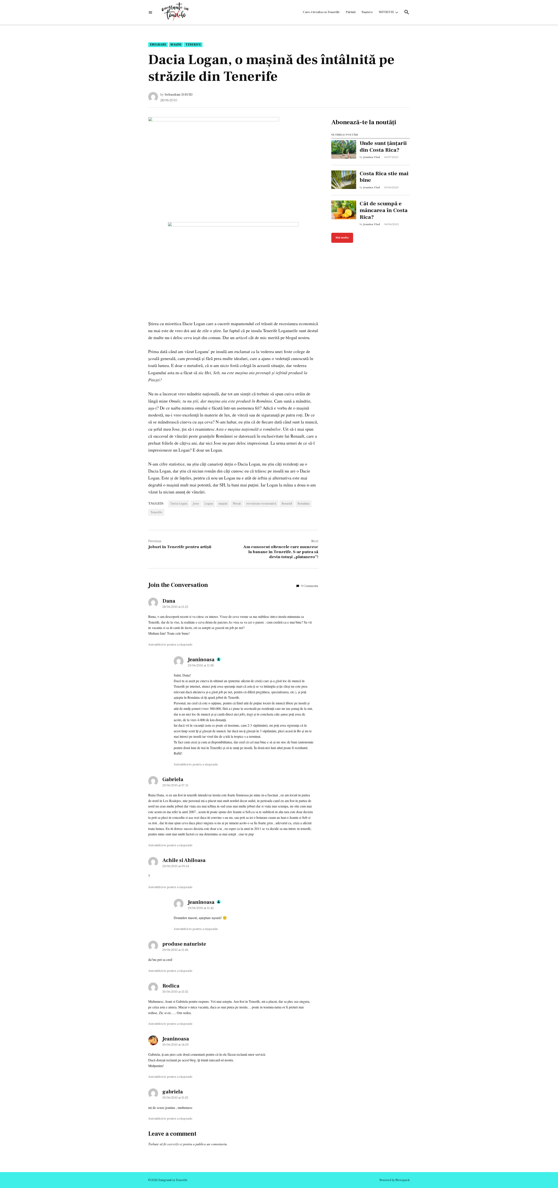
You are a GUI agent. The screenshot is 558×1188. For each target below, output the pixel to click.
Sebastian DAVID (178, 94)
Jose (196, 504)
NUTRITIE (386, 12)
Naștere (367, 12)
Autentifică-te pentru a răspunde (170, 645)
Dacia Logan (178, 504)
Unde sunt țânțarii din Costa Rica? (383, 147)
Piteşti (237, 504)
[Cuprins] (150, 12)
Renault (287, 504)
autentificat (174, 1144)
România (303, 504)
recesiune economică (261, 504)
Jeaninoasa (201, 659)
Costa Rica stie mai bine (384, 177)
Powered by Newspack (394, 1180)
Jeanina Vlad (371, 157)
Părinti (351, 12)
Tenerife (193, 45)
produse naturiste (184, 944)
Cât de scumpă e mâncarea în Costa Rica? (384, 210)
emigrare (158, 45)
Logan (208, 504)
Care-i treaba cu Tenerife (321, 12)
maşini (175, 45)
